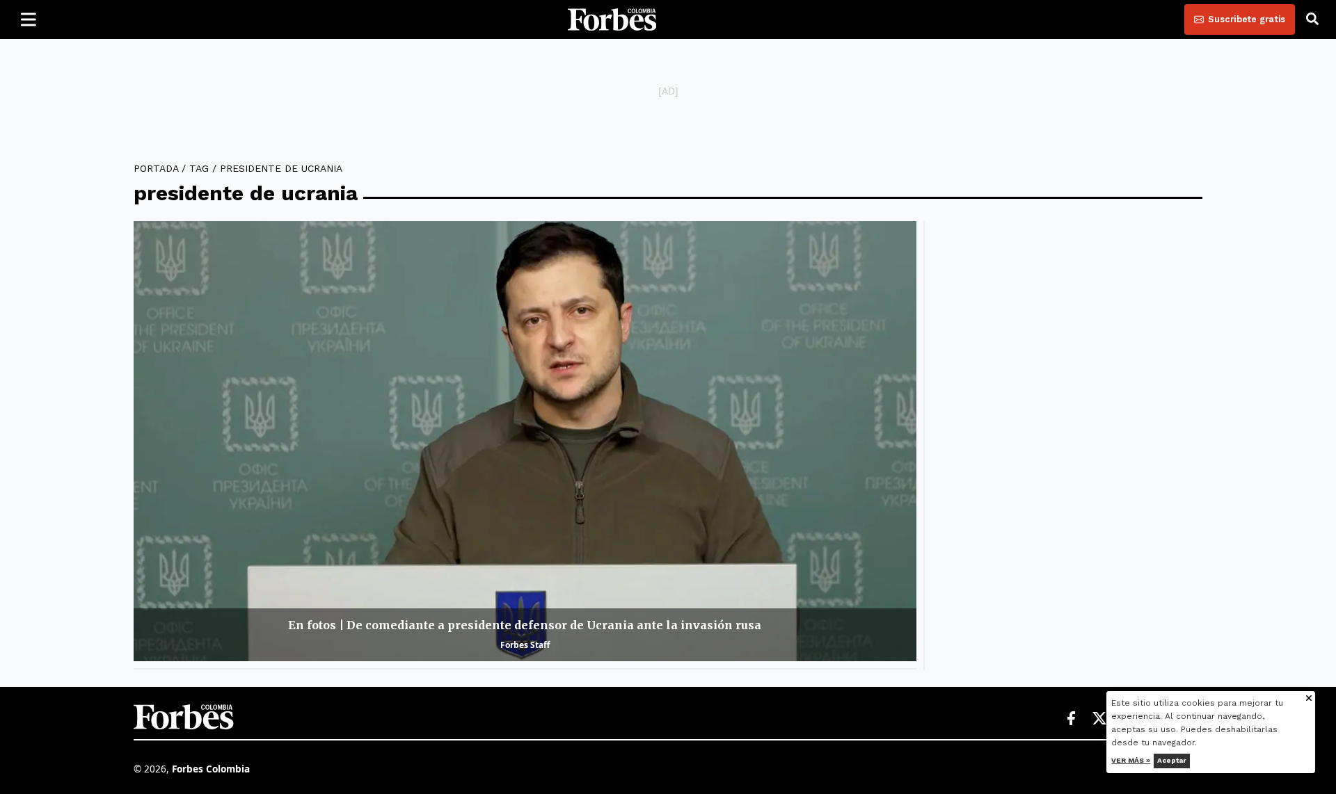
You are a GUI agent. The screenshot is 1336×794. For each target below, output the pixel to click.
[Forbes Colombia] (612, 19)
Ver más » (1131, 760)
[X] (1100, 719)
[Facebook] (1071, 719)
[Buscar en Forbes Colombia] (1312, 19)
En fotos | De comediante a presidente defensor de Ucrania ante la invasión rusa (524, 625)
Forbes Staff (525, 645)
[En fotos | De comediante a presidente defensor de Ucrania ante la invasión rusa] (525, 441)
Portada (156, 168)
